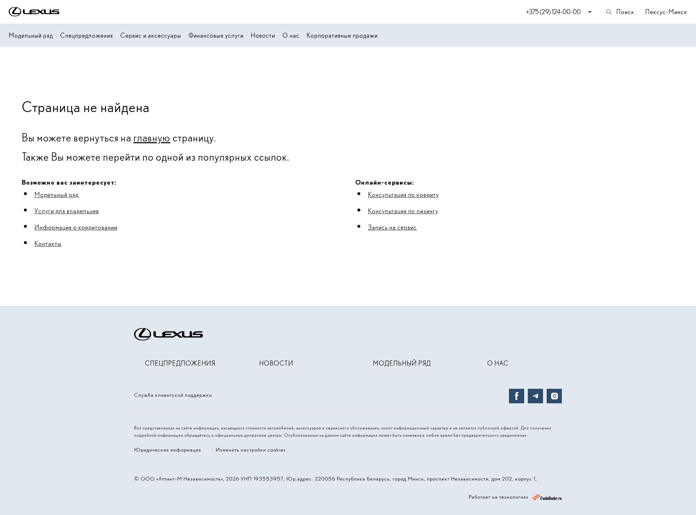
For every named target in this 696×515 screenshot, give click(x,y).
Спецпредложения (86, 35)
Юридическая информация (167, 449)
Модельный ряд (31, 35)
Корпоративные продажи (342, 35)
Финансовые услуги (216, 35)
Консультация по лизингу (403, 211)
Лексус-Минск (666, 12)
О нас (290, 35)
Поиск (625, 12)
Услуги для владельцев (66, 211)
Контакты (48, 243)
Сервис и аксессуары (150, 35)
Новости (263, 35)
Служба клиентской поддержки (173, 395)
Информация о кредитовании (75, 227)
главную (151, 137)
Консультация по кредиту (403, 194)
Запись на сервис (392, 227)
